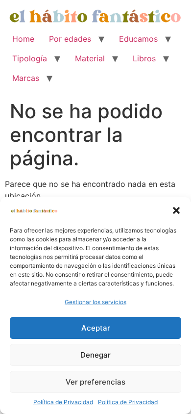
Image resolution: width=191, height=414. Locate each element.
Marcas (25, 78)
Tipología (29, 58)
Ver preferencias (95, 382)
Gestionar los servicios (95, 302)
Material (90, 58)
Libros (144, 58)
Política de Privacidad (63, 402)
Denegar (95, 355)
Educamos (138, 39)
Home (23, 39)
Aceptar (95, 328)
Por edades (70, 39)
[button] (176, 210)
